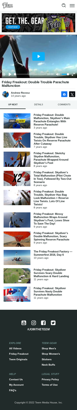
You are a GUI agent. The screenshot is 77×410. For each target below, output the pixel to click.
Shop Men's (49, 348)
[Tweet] (72, 94)
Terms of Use (50, 384)
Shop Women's (51, 353)
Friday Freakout (18, 353)
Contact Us (16, 379)
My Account (16, 384)
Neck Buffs (48, 364)
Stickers (47, 359)
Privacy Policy (50, 379)
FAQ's (12, 390)
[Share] (64, 94)
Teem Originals (18, 359)
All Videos (15, 348)
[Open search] (63, 5)
